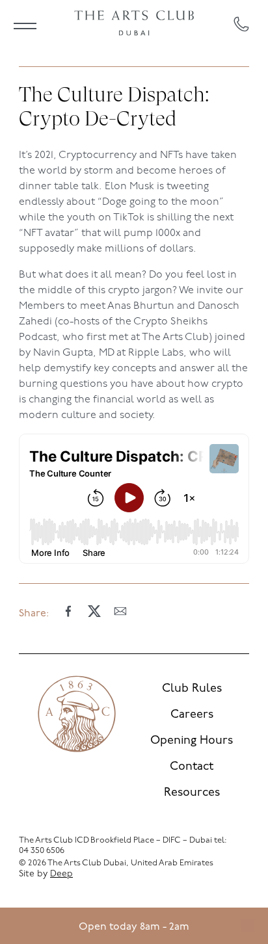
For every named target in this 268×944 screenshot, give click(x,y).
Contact (191, 767)
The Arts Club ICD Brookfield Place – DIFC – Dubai (115, 840)
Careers (191, 715)
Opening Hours (191, 741)
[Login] (247, 926)
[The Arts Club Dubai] (134, 24)
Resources (192, 793)
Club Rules (192, 689)
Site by (46, 874)
